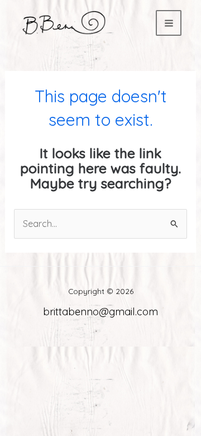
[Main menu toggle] (168, 23)
